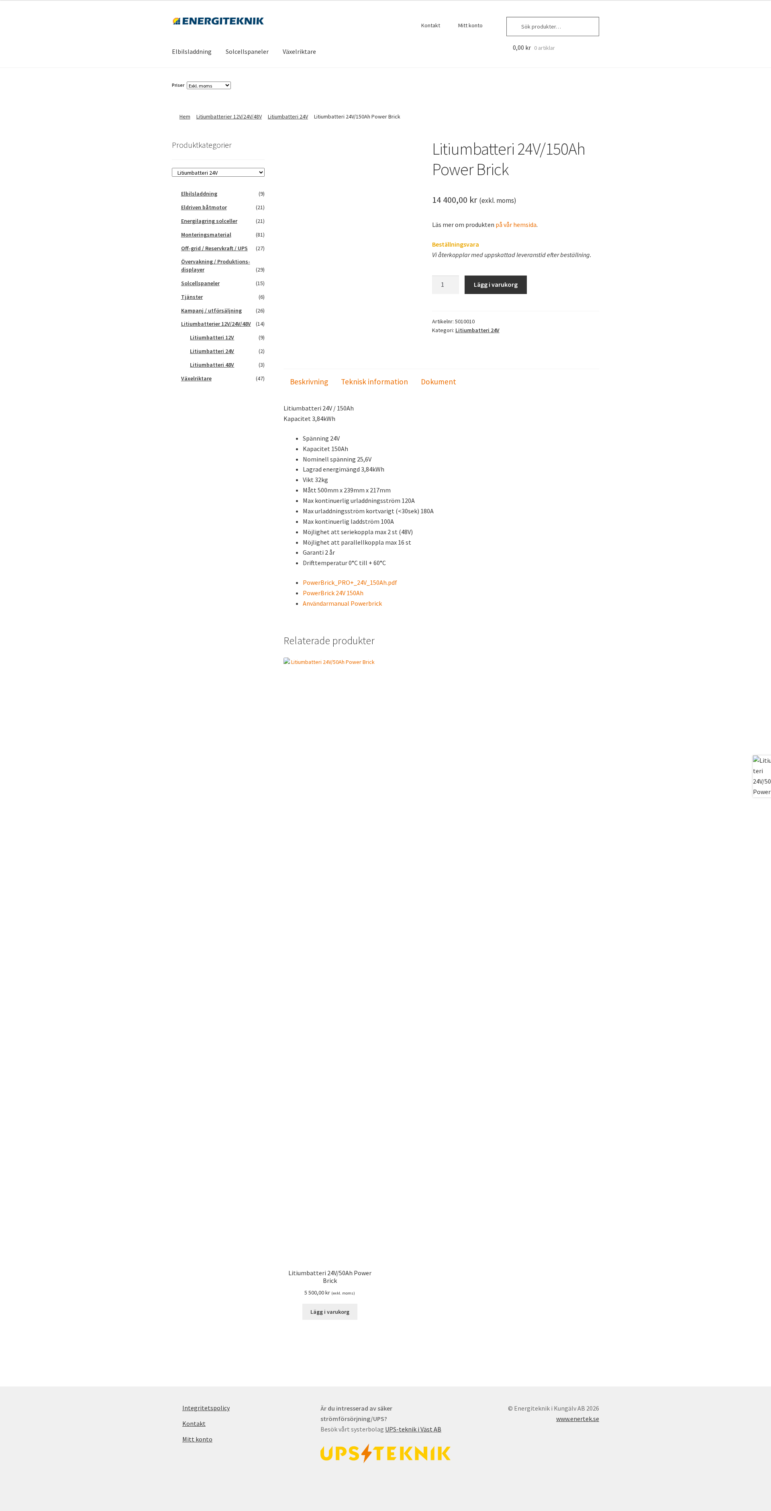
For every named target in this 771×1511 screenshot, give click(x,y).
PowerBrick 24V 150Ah (333, 593)
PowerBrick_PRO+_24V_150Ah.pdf (350, 582)
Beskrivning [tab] (309, 381)
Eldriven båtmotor (204, 207)
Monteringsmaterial (206, 234)
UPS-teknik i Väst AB (413, 1429)
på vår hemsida (516, 225)
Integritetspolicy (206, 1408)
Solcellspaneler (247, 51)
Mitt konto (470, 25)
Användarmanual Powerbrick (342, 603)
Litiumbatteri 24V (288, 116)
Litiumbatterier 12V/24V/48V (229, 116)
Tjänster (192, 296)
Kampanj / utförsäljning (211, 310)
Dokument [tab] (438, 381)
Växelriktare (299, 51)
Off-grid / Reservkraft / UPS (214, 248)
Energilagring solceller (209, 221)
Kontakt (430, 25)
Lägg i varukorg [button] (329, 1311)
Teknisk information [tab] (374, 381)
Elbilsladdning (192, 51)
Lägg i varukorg (496, 284)
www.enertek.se (577, 1419)
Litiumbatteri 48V (212, 364)
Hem (184, 116)
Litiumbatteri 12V (212, 337)
